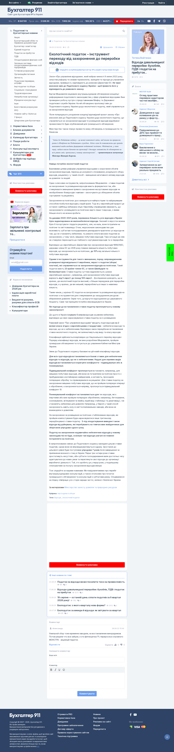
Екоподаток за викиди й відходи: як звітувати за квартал (89, 610)
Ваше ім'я (53, 655)
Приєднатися (17, 240)
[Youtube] (149, 21)
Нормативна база (23, 126)
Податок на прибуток (24, 53)
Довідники (19, 133)
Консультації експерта (26, 149)
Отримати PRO (65, 714)
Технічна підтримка (68, 736)
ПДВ (16, 56)
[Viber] (164, 21)
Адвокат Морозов (147, 109)
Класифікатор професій (25, 306)
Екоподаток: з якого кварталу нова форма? (81, 605)
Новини (97, 714)
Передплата (126, 21)
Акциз (17, 37)
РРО (16, 110)
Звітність (18, 77)
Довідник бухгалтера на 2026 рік (25, 287)
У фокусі (18, 117)
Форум (17, 165)
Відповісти (54, 645)
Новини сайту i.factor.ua (25, 114)
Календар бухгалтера (25, 137)
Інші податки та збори (24, 86)
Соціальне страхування (25, 90)
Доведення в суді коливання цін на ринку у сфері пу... (149, 115)
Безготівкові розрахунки (26, 107)
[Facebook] (154, 21)
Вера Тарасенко (146, 144)
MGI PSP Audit (145, 92)
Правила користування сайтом (73, 732)
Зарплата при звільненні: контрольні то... (25, 230)
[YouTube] (135, 715)
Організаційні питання (24, 74)
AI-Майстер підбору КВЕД (24, 160)
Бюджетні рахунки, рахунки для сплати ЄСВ (26, 301)
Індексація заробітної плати (24, 294)
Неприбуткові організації (26, 97)
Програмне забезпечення (70, 725)
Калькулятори (20, 310)
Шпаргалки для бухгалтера (27, 120)
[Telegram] (159, 21)
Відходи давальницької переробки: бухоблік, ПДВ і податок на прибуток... (148, 67)
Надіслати (26, 268)
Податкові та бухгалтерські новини (25, 31)
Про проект (99, 718)
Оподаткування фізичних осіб (28, 60)
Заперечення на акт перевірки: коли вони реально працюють (151, 167)
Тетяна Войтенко (141, 58)
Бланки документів (24, 130)
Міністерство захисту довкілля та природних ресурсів (83, 487)
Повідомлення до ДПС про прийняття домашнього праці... (150, 133)
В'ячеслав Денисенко (148, 126)
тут (38, 746)
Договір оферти (66, 729)
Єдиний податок (22, 49)
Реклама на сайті (102, 721)
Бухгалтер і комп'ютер (25, 46)
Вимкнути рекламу (26, 190)
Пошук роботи (21, 141)
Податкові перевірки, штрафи (24, 82)
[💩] (64, 670)
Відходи (57, 498)
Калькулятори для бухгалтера (23, 153)
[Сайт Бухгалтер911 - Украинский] (25, 715)
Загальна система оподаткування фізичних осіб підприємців (28, 65)
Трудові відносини (23, 93)
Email (12, 258)
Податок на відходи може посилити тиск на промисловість (91, 581)
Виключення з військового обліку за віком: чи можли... (151, 150)
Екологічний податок (71, 498)
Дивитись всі (139, 179)
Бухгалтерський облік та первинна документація (26, 42)
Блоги (16, 145)
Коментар (53, 665)
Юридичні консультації (25, 100)
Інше (16, 103)
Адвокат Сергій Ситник (149, 161)
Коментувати (87, 693)
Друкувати (108, 47)
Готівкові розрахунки (24, 71)
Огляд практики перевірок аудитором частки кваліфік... (151, 98)
